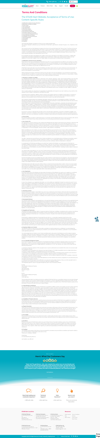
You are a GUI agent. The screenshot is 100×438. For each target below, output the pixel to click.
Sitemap (73, 415)
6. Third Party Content (26, 29)
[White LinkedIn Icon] (67, 1)
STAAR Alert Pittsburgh (26, 414)
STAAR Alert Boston (44, 425)
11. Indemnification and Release (28, 35)
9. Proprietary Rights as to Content (29, 32)
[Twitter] (64, 1)
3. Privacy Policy (25, 25)
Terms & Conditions (75, 414)
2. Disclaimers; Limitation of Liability (29, 24)
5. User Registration (26, 27)
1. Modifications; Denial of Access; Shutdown (31, 22)
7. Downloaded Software (27, 30)
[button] (77, 6)
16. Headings (24, 41)
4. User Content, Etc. (26, 26)
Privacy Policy (74, 417)
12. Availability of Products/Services (29, 36)
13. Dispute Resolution (26, 37)
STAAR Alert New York (60, 425)
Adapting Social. (51, 436)
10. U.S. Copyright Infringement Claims (30, 33)
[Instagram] (62, 1)
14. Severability (25, 38)
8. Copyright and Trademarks (28, 31)
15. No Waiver (24, 39)
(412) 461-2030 (29, 419)
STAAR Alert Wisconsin (26, 425)
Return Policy (74, 418)
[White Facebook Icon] (60, 1)
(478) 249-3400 (58, 419)
